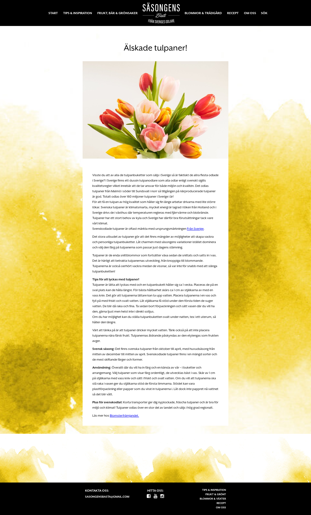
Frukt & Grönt (215, 494)
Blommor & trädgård (203, 13)
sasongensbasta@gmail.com (107, 496)
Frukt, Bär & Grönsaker (117, 13)
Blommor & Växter (213, 498)
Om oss (250, 13)
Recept (233, 13)
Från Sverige (195, 228)
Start (53, 13)
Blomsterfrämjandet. (124, 415)
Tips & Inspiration (77, 13)
